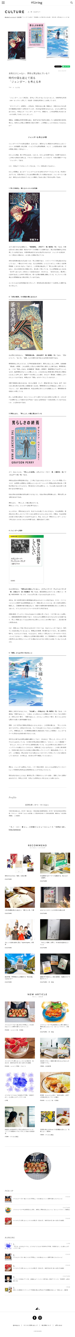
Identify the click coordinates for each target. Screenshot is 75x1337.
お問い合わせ (58, 1325)
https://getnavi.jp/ (15, 829)
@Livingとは (16, 1325)
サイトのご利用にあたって (31, 1325)
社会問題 (17, 87)
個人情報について (46, 1325)
